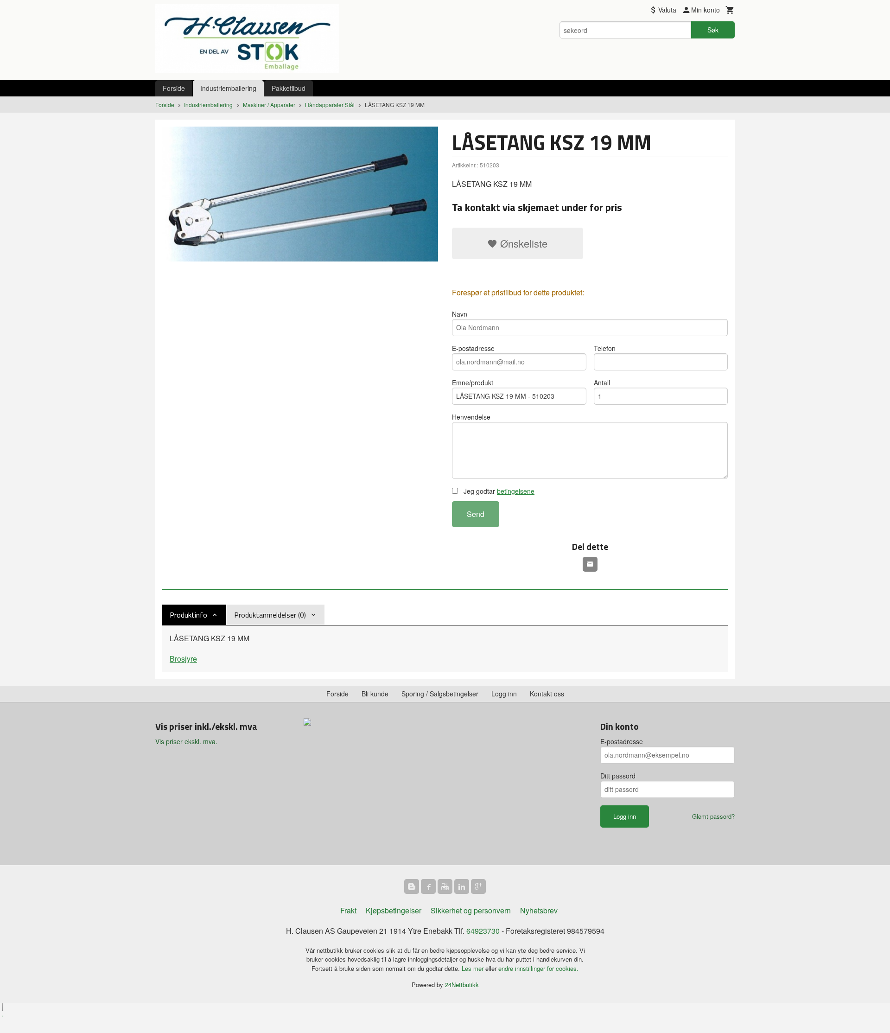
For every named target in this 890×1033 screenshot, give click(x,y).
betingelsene (515, 491)
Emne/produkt (472, 382)
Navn (459, 314)
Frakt (348, 910)
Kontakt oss (547, 693)
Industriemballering (228, 88)
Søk (712, 29)
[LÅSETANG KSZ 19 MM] (300, 194)
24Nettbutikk (462, 984)
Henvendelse (471, 416)
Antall (602, 382)
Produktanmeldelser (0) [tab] (270, 614)
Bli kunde (375, 693)
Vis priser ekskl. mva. (186, 741)
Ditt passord (618, 775)
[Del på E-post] (590, 564)
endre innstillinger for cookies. (538, 968)
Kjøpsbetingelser (393, 910)
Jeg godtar (498, 491)
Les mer (473, 968)
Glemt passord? (713, 816)
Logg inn (504, 693)
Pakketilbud (288, 88)
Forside (174, 88)
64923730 (483, 930)
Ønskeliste (522, 243)
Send (475, 514)
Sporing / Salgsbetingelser (439, 693)
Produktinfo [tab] (188, 614)
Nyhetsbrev (539, 910)
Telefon (605, 348)
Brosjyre (183, 658)
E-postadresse (473, 348)
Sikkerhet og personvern (471, 910)
